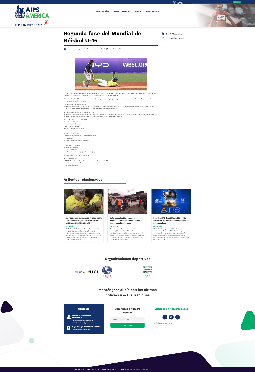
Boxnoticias (111, 49)
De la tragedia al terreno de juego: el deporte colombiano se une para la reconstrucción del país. (125, 220)
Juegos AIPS (126, 11)
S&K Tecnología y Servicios (138, 369)
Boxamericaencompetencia (96, 49)
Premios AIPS (138, 11)
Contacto (155, 11)
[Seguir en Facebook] (174, 2)
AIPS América (105, 11)
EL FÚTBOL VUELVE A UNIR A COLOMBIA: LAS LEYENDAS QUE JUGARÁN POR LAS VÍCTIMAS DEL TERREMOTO (60, 2)
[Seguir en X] (181, 2)
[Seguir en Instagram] (178, 2)
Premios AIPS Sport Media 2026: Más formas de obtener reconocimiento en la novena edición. (171, 220)
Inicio (98, 11)
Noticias (116, 11)
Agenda (148, 11)
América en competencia (76, 49)
